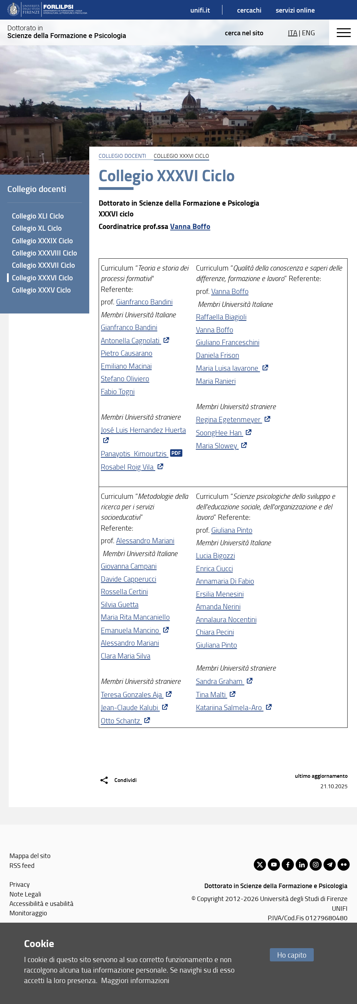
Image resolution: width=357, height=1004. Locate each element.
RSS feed (22, 865)
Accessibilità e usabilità (41, 903)
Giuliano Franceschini (227, 342)
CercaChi (249, 10)
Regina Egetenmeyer (229, 419)
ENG (308, 32)
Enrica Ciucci (214, 568)
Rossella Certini (124, 591)
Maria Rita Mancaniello (135, 617)
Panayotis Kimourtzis (134, 453)
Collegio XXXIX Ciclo (42, 240)
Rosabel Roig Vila (128, 467)
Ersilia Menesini (220, 594)
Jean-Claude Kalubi (130, 707)
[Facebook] (288, 864)
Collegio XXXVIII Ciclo (44, 253)
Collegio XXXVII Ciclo (43, 265)
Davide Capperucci (128, 579)
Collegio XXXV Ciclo (41, 290)
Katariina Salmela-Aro (230, 707)
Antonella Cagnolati (131, 340)
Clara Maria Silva (125, 655)
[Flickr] (343, 864)
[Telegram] (330, 864)
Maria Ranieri (216, 381)
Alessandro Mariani (145, 540)
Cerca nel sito (244, 32)
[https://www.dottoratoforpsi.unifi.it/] (47, 10)
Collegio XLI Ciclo (38, 216)
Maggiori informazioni (135, 980)
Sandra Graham (220, 681)
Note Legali (25, 894)
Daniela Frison (217, 355)
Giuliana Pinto (231, 530)
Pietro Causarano (126, 353)
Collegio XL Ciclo (37, 228)
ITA (292, 32)
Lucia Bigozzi (215, 555)
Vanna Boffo (190, 226)
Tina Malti (211, 694)
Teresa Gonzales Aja (132, 694)
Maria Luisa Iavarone (228, 368)
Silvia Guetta (119, 604)
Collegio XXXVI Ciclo (42, 277)
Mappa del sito (30, 855)
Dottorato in (66, 31)
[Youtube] (274, 864)
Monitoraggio (28, 912)
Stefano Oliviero (125, 378)
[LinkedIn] (302, 864)
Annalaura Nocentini (226, 619)
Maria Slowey (217, 445)
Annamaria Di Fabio (225, 581)
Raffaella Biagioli (221, 316)
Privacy (19, 884)
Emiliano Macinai (126, 366)
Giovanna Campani (129, 566)
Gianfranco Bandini (144, 301)
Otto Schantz (121, 720)
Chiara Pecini (215, 632)
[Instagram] (316, 864)
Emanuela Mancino (131, 630)
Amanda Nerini (218, 606)
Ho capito (291, 955)
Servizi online (295, 10)
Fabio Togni (118, 391)
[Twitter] (260, 864)
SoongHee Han (219, 432)
